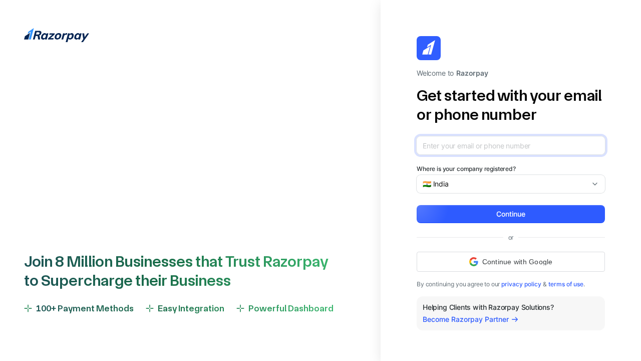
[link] (521, 284)
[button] (511, 214)
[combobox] (507, 184)
